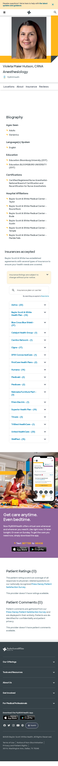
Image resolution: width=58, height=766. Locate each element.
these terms (45, 296)
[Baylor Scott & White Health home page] (29, 12)
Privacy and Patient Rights (15, 745)
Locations (8, 86)
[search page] (55, 12)
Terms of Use (8, 742)
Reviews (44, 86)
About (20, 86)
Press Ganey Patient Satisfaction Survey (26, 612)
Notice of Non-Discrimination (30, 742)
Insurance (31, 86)
